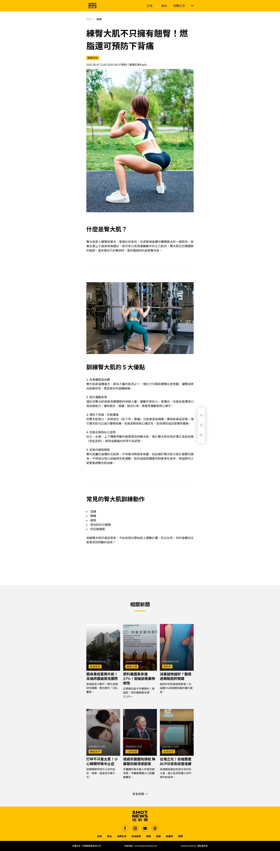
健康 (158, 836)
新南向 (169, 836)
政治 (109, 836)
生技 (99, 836)
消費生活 (121, 836)
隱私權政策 (202, 846)
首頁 (89, 19)
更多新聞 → (140, 793)
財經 (148, 836)
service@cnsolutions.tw (146, 846)
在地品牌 (136, 836)
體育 (180, 836)
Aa (201, 415)
